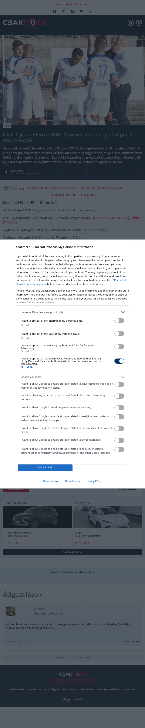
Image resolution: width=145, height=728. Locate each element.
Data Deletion (51, 481)
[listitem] (72, 312)
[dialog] (72, 364)
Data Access (72, 481)
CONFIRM (45, 467)
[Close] (137, 247)
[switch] (119, 320)
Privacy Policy (94, 481)
